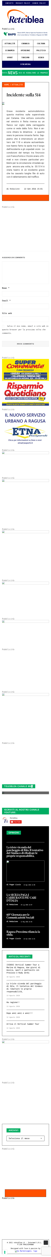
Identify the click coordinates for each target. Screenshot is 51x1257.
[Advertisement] (25, 227)
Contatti (9, 3)
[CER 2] (25, 622)
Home (6, 85)
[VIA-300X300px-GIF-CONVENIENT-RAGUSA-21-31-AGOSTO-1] (25, 405)
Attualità (10, 43)
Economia (10, 50)
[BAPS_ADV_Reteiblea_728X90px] (25, 36)
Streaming (25, 64)
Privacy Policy (23, 3)
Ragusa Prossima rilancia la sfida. (23, 933)
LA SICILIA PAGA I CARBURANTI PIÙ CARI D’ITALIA (21, 897)
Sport (10, 57)
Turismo (25, 57)
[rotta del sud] (25, 583)
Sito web (7, 313)
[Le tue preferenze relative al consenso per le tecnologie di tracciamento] (4, 1252)
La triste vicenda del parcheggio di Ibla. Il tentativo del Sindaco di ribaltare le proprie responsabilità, (25, 852)
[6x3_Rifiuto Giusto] (25, 453)
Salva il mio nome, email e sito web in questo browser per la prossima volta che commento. (25, 329)
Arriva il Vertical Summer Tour (23, 1024)
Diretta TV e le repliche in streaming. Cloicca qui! (22, 803)
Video (41, 57)
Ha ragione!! (13, 1002)
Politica (41, 50)
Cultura (41, 43)
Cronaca (25, 43)
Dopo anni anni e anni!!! (20, 1013)
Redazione (15, 189)
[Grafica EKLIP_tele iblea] (25, 481)
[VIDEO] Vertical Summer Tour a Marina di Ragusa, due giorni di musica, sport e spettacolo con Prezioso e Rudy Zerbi (23, 969)
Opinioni (25, 50)
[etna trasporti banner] (25, 445)
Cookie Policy (39, 3)
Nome (5, 288)
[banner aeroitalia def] (25, 532)
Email (6, 300)
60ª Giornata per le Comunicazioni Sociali (20, 916)
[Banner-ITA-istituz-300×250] (25, 1042)
